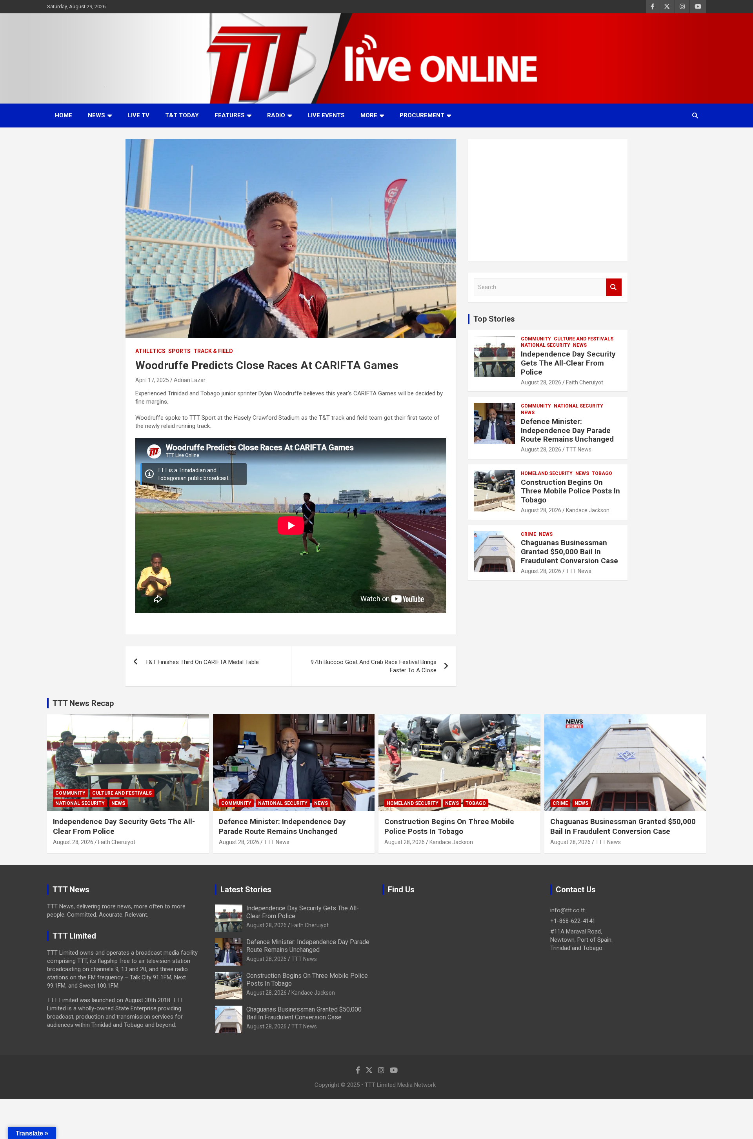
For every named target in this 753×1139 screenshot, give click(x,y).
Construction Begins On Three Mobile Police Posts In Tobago (570, 491)
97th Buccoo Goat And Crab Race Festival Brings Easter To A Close (374, 666)
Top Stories (494, 319)
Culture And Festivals (583, 339)
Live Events (326, 115)
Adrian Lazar (190, 380)
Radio (276, 115)
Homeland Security (547, 473)
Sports (179, 351)
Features (230, 115)
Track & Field (213, 351)
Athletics (150, 351)
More (368, 115)
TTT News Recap (83, 703)
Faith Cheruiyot (584, 382)
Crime (528, 534)
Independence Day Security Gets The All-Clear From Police (568, 363)
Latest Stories (245, 889)
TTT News (578, 449)
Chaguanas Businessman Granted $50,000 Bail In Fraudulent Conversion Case (569, 551)
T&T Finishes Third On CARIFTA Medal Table (202, 662)
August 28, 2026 (541, 382)
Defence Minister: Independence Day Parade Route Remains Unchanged (567, 430)
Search (614, 287)
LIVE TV (138, 115)
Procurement (422, 115)
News (96, 115)
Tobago (602, 473)
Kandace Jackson (587, 510)
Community (536, 339)
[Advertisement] (548, 200)
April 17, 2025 (152, 380)
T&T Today (182, 115)
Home (63, 115)
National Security (545, 345)
